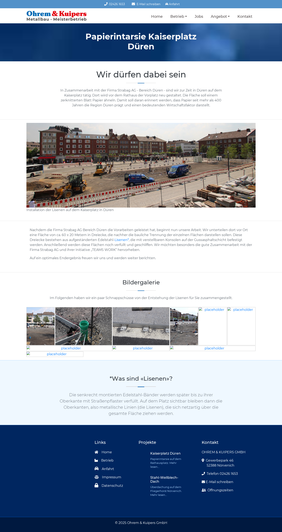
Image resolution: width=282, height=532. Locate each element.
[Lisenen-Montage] (55, 354)
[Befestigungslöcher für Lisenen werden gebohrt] (69, 348)
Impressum (111, 477)
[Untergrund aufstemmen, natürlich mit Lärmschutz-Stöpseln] (141, 348)
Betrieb (177, 16)
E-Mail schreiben (148, 4)
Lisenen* (122, 240)
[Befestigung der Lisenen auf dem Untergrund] (141, 326)
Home (157, 16)
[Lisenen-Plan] (213, 326)
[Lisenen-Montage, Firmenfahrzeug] (241, 326)
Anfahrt (108, 469)
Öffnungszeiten (220, 490)
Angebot (219, 16)
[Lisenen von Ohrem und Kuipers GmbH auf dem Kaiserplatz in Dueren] (41, 326)
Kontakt (244, 16)
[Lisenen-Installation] (83, 326)
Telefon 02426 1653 (222, 474)
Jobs (199, 16)
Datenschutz (112, 486)
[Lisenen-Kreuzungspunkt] (212, 348)
